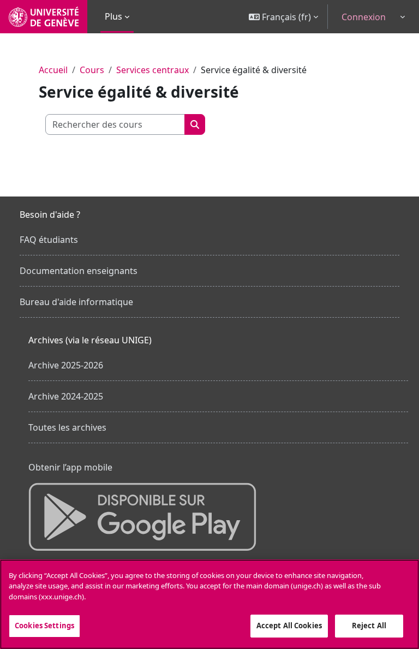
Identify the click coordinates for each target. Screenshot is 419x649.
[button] (283, 16)
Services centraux (152, 70)
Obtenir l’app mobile (70, 467)
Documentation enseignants (78, 271)
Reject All (369, 625)
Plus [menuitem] (113, 16)
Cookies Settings (44, 625)
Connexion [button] (364, 17)
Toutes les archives (67, 427)
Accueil (53, 70)
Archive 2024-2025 (65, 396)
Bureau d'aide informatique (76, 302)
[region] (209, 604)
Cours (92, 70)
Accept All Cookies (289, 625)
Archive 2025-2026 (65, 365)
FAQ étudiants (49, 240)
